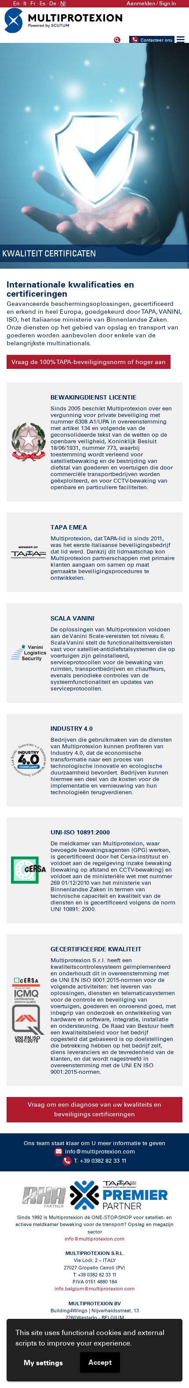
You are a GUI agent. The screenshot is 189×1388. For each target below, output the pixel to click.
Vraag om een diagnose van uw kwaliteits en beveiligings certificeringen (94, 1109)
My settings (43, 1362)
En (16, 3)
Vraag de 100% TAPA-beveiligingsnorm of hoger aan (88, 362)
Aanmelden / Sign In (151, 3)
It (24, 3)
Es (42, 3)
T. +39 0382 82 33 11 (100, 1160)
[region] (94, 156)
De (52, 3)
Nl (62, 3)
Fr (33, 3)
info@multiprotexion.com (100, 1151)
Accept (100, 1362)
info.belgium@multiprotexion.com (94, 1289)
